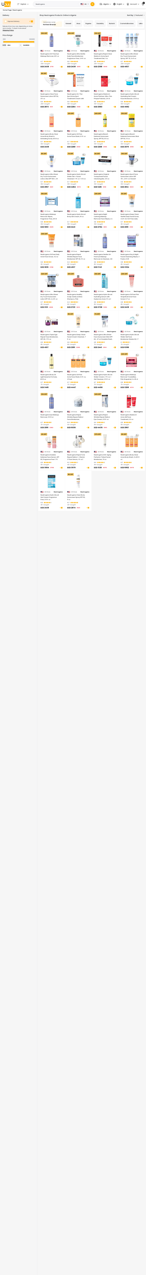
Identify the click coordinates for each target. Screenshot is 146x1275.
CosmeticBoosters (127, 23)
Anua (78, 23)
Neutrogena (58, 51)
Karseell (68, 23)
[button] (105, 4)
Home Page (7, 10)
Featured (139, 15)
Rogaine (88, 23)
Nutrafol (112, 23)
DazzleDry (100, 23)
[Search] (92, 4)
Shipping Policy (8, 30)
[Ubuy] (6, 4)
